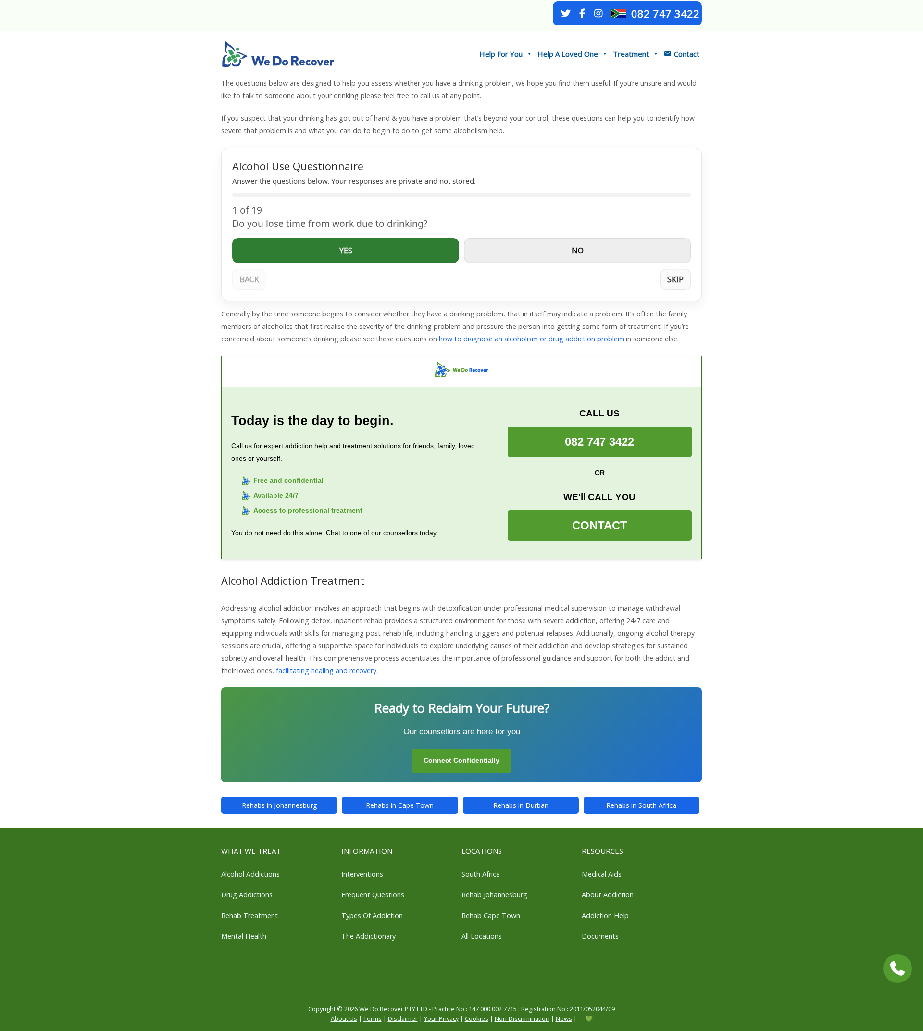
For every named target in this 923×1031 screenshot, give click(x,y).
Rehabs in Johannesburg (279, 805)
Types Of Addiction (372, 915)
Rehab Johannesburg (494, 894)
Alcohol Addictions (250, 874)
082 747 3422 (665, 13)
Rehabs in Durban (521, 805)
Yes (345, 250)
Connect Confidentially (461, 760)
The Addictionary (368, 936)
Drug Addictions (247, 894)
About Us (344, 1018)
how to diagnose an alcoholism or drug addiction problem (531, 338)
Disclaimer (403, 1018)
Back (249, 279)
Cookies (476, 1018)
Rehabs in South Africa (641, 805)
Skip (675, 279)
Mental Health (243, 936)
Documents (600, 936)
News (564, 1018)
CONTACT (599, 525)
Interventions (362, 874)
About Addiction (608, 894)
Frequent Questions (372, 894)
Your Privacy (441, 1018)
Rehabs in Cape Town (400, 805)
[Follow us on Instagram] (598, 13)
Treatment (631, 54)
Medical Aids (602, 874)
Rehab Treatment (249, 915)
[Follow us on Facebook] (582, 13)
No (578, 250)
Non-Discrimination (522, 1018)
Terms (372, 1018)
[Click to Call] (897, 968)
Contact (686, 54)
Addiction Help (605, 915)
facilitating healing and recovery (326, 670)
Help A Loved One (567, 54)
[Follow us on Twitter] (566, 13)
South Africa (481, 874)
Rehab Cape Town (491, 915)
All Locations (482, 936)
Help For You (501, 54)
